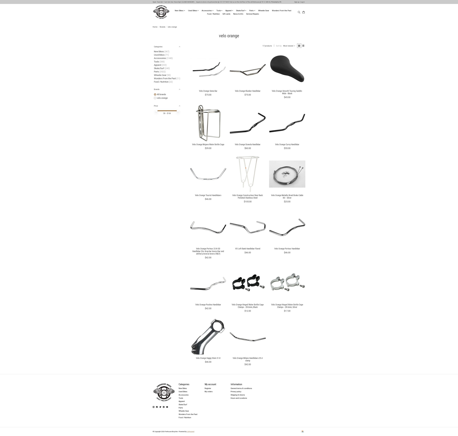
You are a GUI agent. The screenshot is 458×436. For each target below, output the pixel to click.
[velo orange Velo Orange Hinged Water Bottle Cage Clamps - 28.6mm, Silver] (287, 283)
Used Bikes (159, 55)
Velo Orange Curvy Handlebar (287, 144)
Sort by (279, 46)
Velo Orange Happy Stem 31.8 (208, 358)
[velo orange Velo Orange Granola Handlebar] (248, 123)
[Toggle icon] (299, 12)
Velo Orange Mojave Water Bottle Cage (208, 144)
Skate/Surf (159, 68)
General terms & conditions (241, 388)
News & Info (238, 14)
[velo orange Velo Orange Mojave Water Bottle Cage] (208, 123)
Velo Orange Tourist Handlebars (208, 195)
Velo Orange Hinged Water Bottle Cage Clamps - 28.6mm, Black (248, 305)
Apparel (157, 65)
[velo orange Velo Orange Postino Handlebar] (208, 283)
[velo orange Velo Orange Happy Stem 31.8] (208, 337)
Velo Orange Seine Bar (208, 91)
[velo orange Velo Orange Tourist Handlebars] (208, 174)
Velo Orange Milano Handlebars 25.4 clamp (248, 359)
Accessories (160, 58)
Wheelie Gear (263, 11)
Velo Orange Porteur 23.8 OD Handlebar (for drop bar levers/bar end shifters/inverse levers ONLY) (208, 251)
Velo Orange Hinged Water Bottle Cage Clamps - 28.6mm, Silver (287, 305)
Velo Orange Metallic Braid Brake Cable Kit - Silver (287, 196)
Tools (156, 61)
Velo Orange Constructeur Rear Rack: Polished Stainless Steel (247, 196)
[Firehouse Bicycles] (161, 12)
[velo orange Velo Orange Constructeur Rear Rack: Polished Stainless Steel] (248, 174)
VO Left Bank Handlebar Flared (247, 248)
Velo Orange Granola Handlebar (247, 144)
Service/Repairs (252, 14)
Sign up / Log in (299, 2)
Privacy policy (236, 392)
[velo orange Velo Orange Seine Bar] (208, 70)
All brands (161, 94)
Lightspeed (190, 431)
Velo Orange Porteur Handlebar (287, 248)
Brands (162, 27)
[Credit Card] (302, 432)
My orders (209, 392)
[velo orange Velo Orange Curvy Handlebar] (287, 123)
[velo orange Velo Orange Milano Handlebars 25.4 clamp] (248, 337)
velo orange (162, 98)
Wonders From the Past (281, 11)
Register (208, 388)
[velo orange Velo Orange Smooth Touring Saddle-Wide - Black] (287, 70)
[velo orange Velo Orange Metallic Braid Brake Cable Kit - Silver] (287, 174)
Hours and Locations (239, 398)
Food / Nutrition (213, 14)
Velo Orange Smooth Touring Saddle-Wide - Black (287, 92)
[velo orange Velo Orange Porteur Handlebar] (287, 227)
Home (155, 27)
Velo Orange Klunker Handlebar (247, 91)
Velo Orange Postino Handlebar (208, 304)
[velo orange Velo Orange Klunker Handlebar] (248, 70)
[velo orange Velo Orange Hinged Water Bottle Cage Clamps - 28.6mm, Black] (248, 283)
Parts (156, 72)
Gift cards (226, 14)
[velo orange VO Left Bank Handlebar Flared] (248, 227)
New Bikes (159, 51)
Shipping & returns (238, 395)
